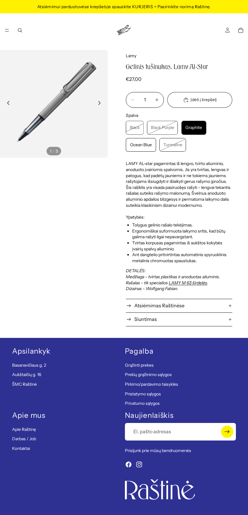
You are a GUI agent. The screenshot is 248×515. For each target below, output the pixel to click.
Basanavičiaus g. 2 (29, 365)
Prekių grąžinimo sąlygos (148, 375)
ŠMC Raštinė (24, 384)
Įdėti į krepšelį (204, 99)
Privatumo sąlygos (142, 403)
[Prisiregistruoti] (227, 431)
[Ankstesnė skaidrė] (6, 104)
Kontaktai (21, 448)
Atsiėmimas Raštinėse (159, 305)
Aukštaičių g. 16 (26, 375)
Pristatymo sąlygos (143, 394)
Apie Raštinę (24, 429)
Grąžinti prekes (139, 365)
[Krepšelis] (240, 30)
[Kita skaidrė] (101, 104)
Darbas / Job (24, 439)
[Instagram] (139, 464)
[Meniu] (7, 30)
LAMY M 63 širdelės (188, 283)
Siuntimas (145, 319)
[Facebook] (128, 464)
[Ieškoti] (20, 30)
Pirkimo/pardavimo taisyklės (151, 384)
